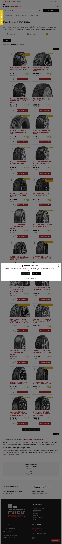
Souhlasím (36, 273)
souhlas (25, 268)
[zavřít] (59, 265)
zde (38, 278)
